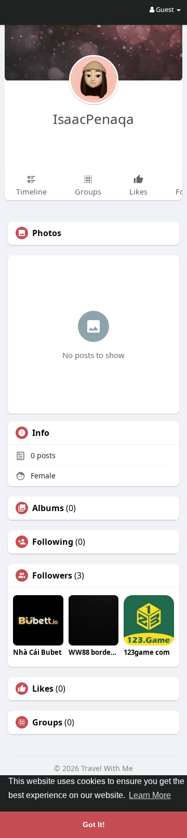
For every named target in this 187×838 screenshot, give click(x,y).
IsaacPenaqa (93, 118)
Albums (48, 508)
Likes (43, 688)
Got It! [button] (94, 824)
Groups (47, 722)
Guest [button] (165, 9)
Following (52, 542)
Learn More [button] (150, 795)
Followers (52, 575)
